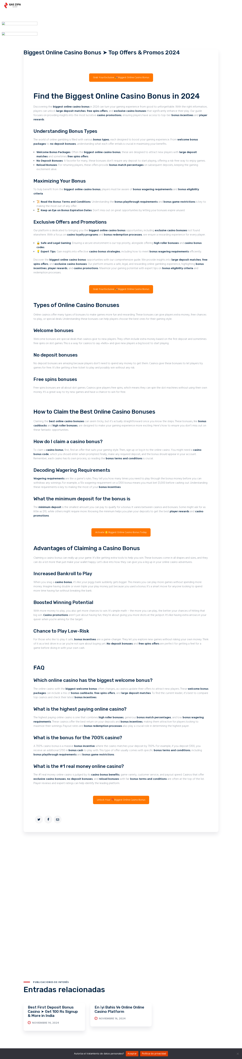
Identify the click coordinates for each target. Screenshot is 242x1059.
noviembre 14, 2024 (45, 1023)
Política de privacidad (154, 1053)
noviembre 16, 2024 (112, 1018)
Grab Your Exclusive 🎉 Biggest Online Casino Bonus (121, 78)
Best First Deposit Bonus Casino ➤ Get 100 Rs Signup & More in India (53, 1011)
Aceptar (132, 1053)
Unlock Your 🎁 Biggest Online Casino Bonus (121, 800)
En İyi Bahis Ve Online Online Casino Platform (119, 1009)
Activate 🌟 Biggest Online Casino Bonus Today (121, 532)
